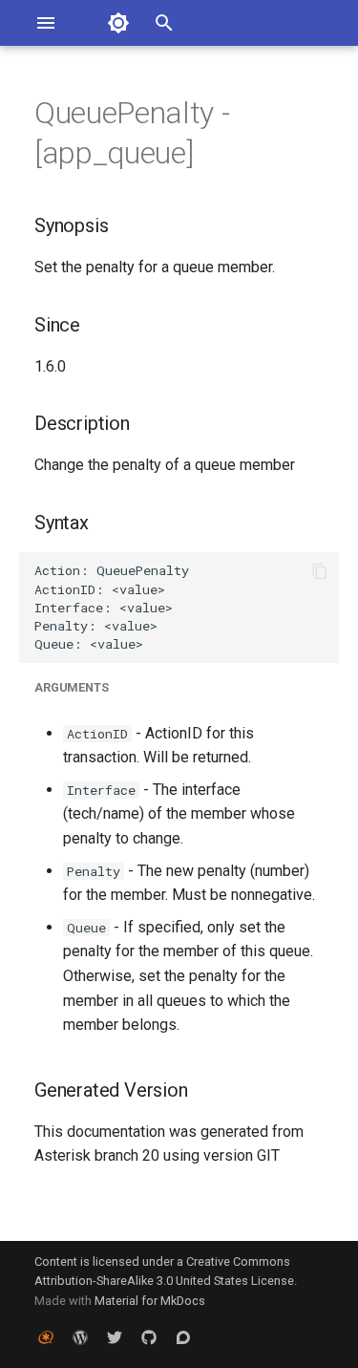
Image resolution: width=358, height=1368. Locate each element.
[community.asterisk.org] (183, 1337)
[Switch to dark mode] (118, 23)
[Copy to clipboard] (319, 571)
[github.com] (149, 1337)
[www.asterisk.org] (46, 1337)
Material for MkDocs (150, 1300)
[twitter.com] (114, 1337)
